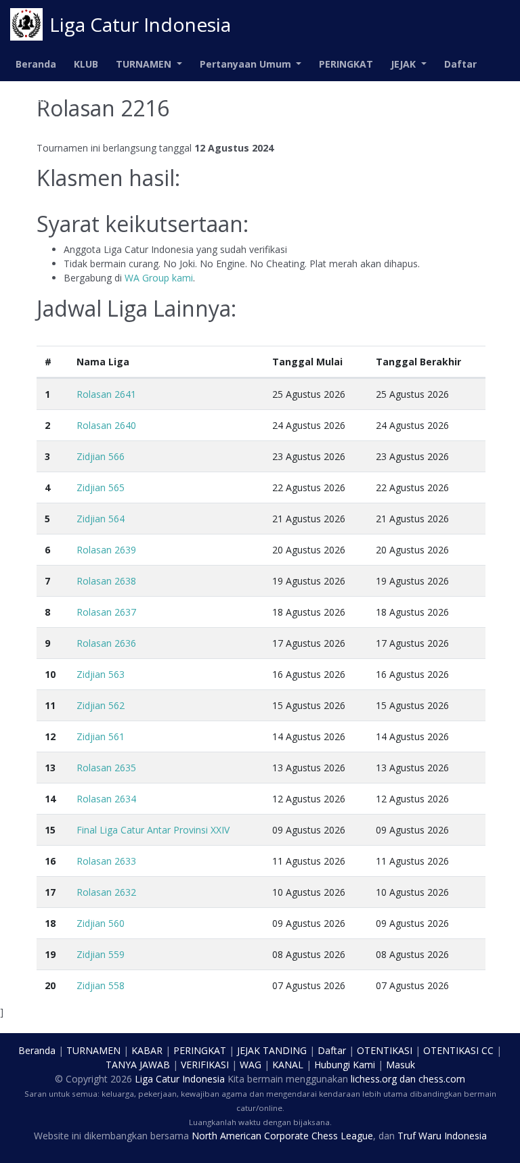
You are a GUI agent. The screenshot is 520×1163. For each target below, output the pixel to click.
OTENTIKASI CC (458, 1050)
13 (50, 767)
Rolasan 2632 (106, 892)
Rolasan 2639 (106, 549)
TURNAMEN (93, 1050)
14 (50, 798)
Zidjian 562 (101, 705)
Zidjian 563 (101, 674)
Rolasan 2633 (106, 860)
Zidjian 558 (101, 985)
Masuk (32, 98)
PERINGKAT (346, 64)
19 (50, 954)
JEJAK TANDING (272, 1050)
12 (50, 736)
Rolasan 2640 (106, 425)
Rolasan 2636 (106, 643)
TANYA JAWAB (138, 1064)
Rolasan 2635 (106, 767)
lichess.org (374, 1078)
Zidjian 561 (101, 736)
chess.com (441, 1078)
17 (50, 892)
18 (50, 923)
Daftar (460, 64)
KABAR (146, 1050)
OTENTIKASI (384, 1050)
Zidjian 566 (101, 456)
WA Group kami (159, 277)
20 (50, 985)
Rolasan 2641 (106, 394)
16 (50, 860)
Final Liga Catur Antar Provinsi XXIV (153, 829)
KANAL (287, 1064)
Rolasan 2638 (106, 580)
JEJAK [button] (404, 64)
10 (50, 674)
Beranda (36, 64)
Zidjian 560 (101, 923)
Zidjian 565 (101, 487)
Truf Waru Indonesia (442, 1135)
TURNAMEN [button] (145, 64)
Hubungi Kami (344, 1064)
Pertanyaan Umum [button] (247, 64)
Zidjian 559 (101, 954)
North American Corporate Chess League (282, 1135)
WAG (250, 1064)
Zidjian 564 (101, 518)
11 (50, 705)
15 (50, 829)
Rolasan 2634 (106, 798)
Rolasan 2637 (106, 612)
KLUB (86, 64)
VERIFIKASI (205, 1064)
